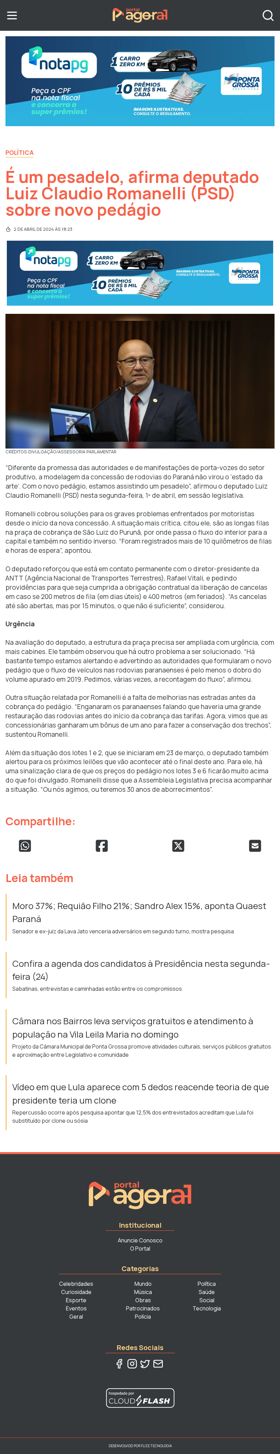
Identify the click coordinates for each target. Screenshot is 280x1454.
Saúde (207, 1292)
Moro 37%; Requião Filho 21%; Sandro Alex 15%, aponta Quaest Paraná (139, 912)
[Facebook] (119, 1364)
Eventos (76, 1308)
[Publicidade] (140, 81)
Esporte (76, 1300)
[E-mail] (158, 1364)
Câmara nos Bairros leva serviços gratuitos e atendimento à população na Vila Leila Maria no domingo (132, 1027)
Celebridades (76, 1284)
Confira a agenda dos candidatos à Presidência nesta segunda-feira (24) (141, 970)
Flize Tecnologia (156, 1445)
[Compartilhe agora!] (24, 845)
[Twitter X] (145, 1364)
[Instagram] (132, 1364)
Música (143, 1292)
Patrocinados (143, 1308)
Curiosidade (76, 1292)
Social (206, 1300)
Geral (76, 1316)
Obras (143, 1300)
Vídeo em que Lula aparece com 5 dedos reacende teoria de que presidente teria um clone (140, 1093)
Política (19, 152)
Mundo (143, 1284)
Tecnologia (207, 1308)
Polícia (143, 1316)
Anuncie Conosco (140, 1240)
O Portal (140, 1248)
